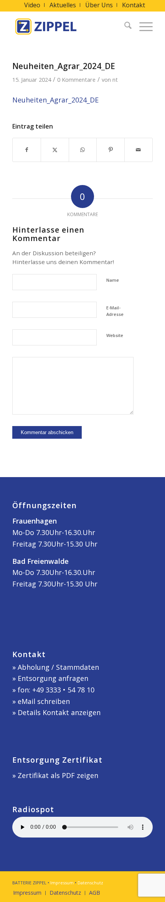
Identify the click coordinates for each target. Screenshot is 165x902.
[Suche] (124, 26)
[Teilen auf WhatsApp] (83, 150)
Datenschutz (90, 882)
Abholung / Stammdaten (58, 667)
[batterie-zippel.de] (68, 26)
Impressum (62, 882)
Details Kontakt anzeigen (59, 712)
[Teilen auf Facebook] (27, 150)
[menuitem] (32, 5)
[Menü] (142, 26)
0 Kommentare (76, 79)
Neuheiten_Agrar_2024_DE (55, 99)
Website (114, 335)
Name (112, 280)
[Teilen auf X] (55, 150)
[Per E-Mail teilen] (138, 150)
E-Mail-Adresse (115, 311)
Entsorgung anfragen (53, 678)
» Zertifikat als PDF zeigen (55, 775)
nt (115, 79)
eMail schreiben (44, 701)
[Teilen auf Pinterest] (110, 150)
